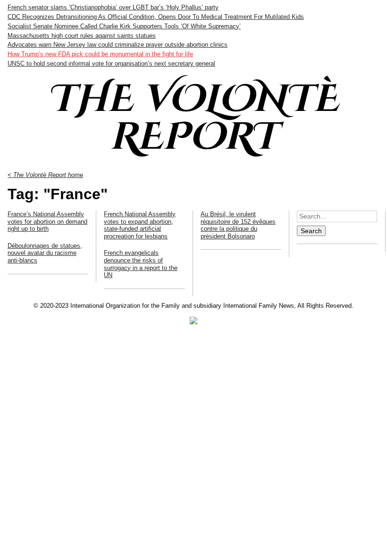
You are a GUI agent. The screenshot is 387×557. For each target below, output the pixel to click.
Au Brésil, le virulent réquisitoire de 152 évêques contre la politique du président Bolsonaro (238, 225)
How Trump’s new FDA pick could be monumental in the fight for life (100, 54)
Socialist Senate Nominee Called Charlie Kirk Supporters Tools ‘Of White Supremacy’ (124, 26)
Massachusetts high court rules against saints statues (82, 35)
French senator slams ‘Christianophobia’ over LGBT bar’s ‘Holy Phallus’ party (113, 7)
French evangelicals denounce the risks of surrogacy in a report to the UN (140, 263)
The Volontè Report (193, 118)
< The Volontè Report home (45, 174)
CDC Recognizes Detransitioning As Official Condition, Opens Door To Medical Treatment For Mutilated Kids (156, 16)
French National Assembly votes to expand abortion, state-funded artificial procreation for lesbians (140, 225)
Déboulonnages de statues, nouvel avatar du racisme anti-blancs (45, 253)
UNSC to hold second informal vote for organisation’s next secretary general (111, 63)
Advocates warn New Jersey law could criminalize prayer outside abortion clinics (117, 44)
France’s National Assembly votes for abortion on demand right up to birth (47, 221)
